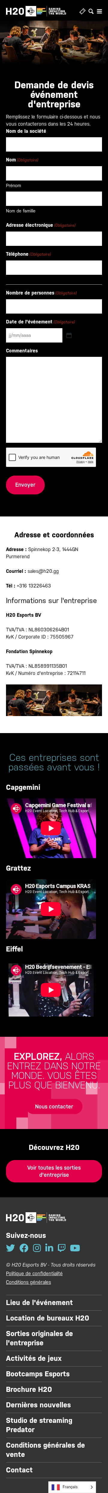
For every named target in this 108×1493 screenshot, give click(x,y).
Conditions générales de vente (45, 1450)
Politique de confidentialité (34, 1273)
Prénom (13, 185)
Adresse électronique (41, 225)
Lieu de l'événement (39, 1302)
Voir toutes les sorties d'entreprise (54, 1171)
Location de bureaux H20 (47, 1318)
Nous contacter (54, 1106)
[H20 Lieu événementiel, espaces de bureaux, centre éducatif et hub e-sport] (36, 11)
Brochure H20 (29, 1389)
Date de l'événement (40, 322)
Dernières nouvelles (38, 1405)
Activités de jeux (34, 1358)
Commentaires (22, 351)
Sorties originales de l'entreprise (39, 1338)
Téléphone (28, 254)
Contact (19, 1470)
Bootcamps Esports (38, 1374)
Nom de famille (20, 210)
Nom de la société (26, 131)
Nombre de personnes (41, 293)
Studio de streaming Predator (39, 1425)
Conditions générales (28, 1282)
